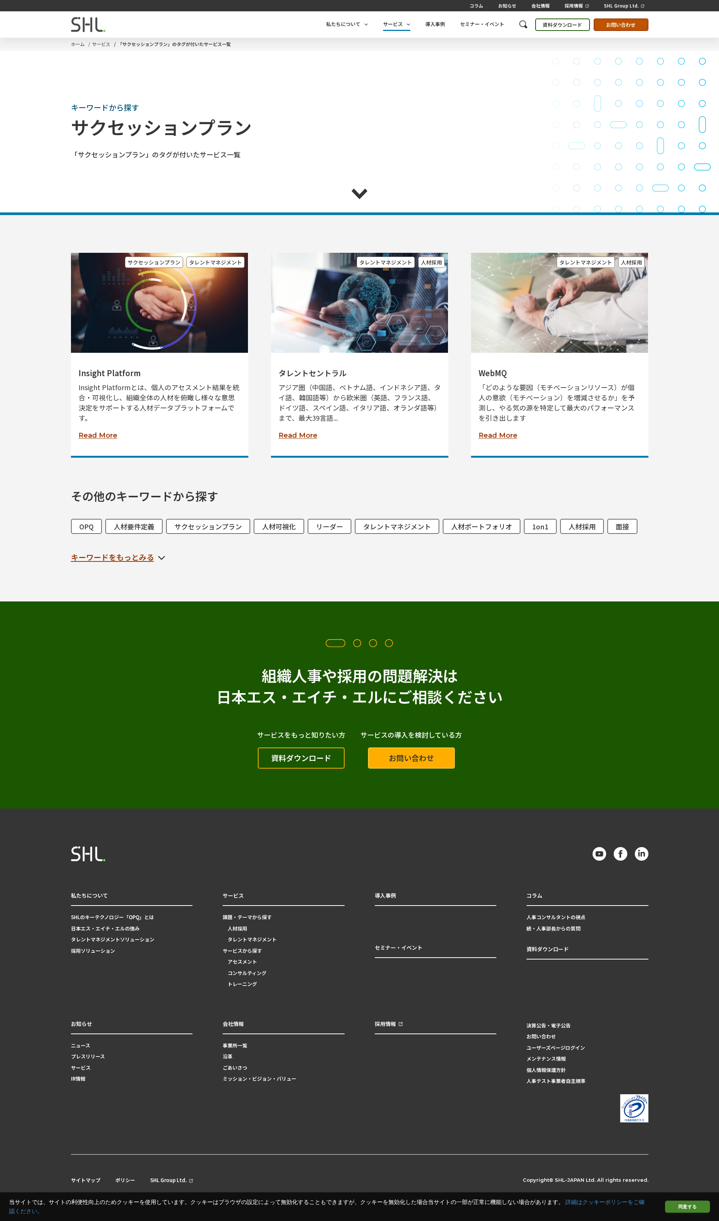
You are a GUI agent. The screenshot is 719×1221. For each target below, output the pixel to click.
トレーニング (242, 983)
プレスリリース (88, 1056)
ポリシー (125, 1180)
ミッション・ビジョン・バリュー (259, 1078)
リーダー (329, 526)
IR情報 (78, 1078)
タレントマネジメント (215, 262)
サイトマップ (85, 1180)
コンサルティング (247, 972)
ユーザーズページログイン (556, 1047)
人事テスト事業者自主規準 (556, 1080)
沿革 (227, 1056)
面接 (622, 526)
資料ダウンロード (562, 24)
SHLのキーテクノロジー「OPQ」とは (112, 917)
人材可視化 (279, 526)
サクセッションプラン (154, 262)
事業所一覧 (235, 1045)
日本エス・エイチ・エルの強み (105, 928)
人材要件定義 (134, 526)
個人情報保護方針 (546, 1069)
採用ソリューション (93, 950)
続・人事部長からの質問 (553, 928)
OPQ (86, 526)
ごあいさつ (235, 1067)
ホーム (78, 44)
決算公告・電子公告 (549, 1025)
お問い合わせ (621, 24)
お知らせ (507, 5)
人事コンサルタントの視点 (556, 917)
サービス (101, 44)
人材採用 (431, 262)
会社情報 (540, 5)
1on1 (540, 526)
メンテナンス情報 (546, 1058)
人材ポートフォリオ (481, 526)
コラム (476, 5)
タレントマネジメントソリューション (112, 939)
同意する (687, 1206)
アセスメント (242, 961)
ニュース (80, 1045)
